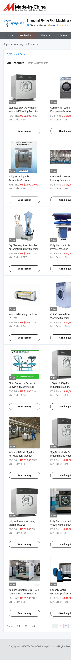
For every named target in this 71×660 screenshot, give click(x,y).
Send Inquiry (24, 131)
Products (29, 35)
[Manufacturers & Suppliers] (25, 7)
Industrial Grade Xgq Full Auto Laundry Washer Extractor (22, 455)
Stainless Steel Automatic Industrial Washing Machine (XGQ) (23, 111)
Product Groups (18, 54)
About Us (45, 35)
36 (26, 626)
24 (18, 626)
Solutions (62, 35)
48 (33, 626)
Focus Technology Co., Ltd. (43, 646)
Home (10, 35)
